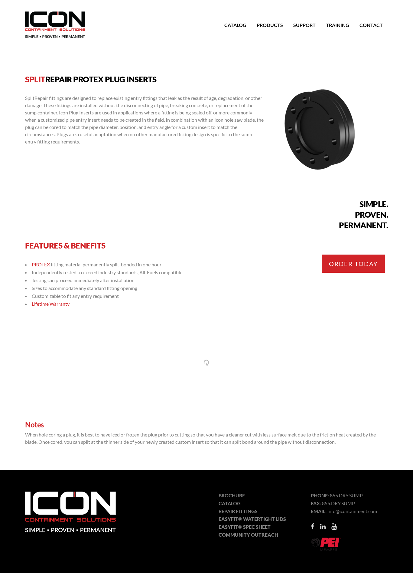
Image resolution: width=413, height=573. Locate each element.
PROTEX (41, 264)
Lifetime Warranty (51, 304)
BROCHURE (232, 495)
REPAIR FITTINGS (238, 511)
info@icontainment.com (352, 511)
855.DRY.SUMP (346, 495)
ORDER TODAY (353, 263)
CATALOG (230, 503)
